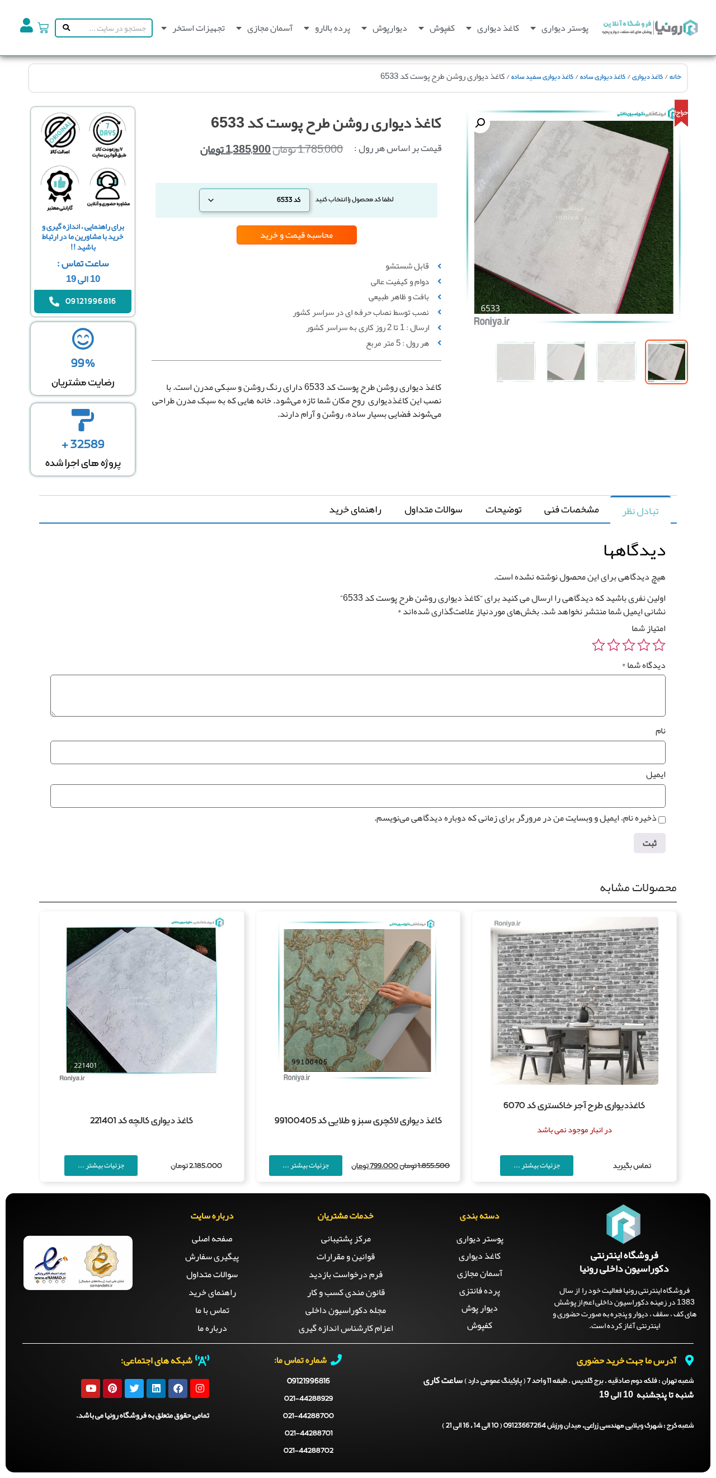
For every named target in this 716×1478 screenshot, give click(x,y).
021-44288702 (308, 1451)
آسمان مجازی (270, 28)
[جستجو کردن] (64, 28)
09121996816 (308, 1381)
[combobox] (112, 28)
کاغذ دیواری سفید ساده (542, 77)
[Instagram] (199, 1388)
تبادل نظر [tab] (640, 511)
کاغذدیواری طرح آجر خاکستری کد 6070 (574, 1106)
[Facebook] (177, 1388)
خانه (675, 77)
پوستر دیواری (564, 28)
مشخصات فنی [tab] (571, 509)
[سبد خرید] (43, 28)
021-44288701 (309, 1433)
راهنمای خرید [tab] (355, 509)
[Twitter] (134, 1388)
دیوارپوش (390, 28)
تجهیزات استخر (198, 28)
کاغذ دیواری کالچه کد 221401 (141, 1121)
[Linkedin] (156, 1388)
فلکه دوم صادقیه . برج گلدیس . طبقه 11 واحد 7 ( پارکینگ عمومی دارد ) (579, 1381)
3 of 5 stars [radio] (628, 645)
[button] (480, 123)
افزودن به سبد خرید (305, 471)
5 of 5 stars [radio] (598, 645)
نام (661, 730)
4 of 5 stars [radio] (613, 645)
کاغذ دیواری (498, 28)
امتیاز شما (649, 628)
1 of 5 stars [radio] (659, 645)
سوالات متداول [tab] (433, 509)
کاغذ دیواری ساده (602, 77)
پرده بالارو (332, 28)
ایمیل (656, 774)
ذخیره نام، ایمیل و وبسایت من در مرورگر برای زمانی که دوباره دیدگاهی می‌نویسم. (515, 817)
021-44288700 (308, 1416)
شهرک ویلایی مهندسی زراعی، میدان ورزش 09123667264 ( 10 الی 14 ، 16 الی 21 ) (568, 1426)
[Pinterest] (112, 1388)
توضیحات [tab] (503, 509)
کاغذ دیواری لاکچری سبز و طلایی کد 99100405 (358, 1121)
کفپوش (442, 28)
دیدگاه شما (643, 665)
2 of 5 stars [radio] (644, 645)
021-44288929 (308, 1399)
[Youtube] (90, 1388)
